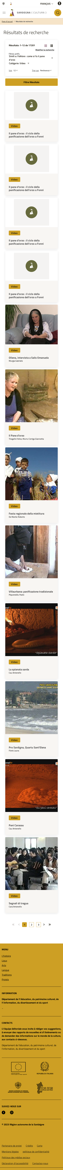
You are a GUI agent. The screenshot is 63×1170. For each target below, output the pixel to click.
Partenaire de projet (12, 1145)
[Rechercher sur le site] (57, 12)
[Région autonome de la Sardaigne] (4, 3)
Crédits (29, 1145)
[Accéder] (59, 3)
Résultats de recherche (24, 21)
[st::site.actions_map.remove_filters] (52, 58)
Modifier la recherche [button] (44, 49)
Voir (10, 70)
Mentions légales (10, 1151)
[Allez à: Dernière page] (49, 924)
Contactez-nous (40, 1163)
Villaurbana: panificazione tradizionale (31, 591)
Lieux (4, 960)
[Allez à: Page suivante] (44, 924)
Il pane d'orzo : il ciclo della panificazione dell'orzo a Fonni (26, 135)
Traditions (7, 975)
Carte (39, 1145)
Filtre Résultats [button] (31, 82)
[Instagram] (11, 1112)
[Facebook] (3, 1112)
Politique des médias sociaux (16, 1157)
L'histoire (6, 956)
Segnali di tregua (18, 903)
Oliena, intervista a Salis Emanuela (29, 357)
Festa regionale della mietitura (26, 513)
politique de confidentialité (36, 1151)
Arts (4, 965)
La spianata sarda (19, 669)
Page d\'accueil (7, 21)
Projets (5, 979)
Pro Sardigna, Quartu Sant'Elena (27, 747)
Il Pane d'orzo (16, 435)
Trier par (35, 70)
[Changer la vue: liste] (51, 46)
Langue (5, 970)
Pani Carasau (16, 825)
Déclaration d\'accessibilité (15, 1163)
